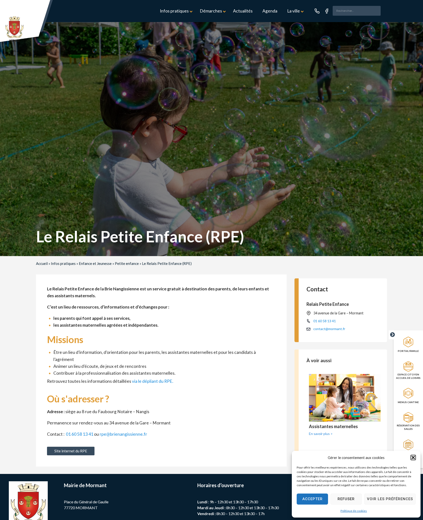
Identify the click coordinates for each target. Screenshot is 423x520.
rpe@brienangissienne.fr (123, 434)
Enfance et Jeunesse (95, 263)
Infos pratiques (63, 263)
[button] (413, 457)
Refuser (346, 499)
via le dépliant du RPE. (152, 381)
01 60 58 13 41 (79, 434)
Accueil (42, 263)
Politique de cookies (354, 511)
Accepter (312, 499)
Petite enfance (127, 263)
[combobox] (357, 11)
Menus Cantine (408, 402)
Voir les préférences (390, 499)
